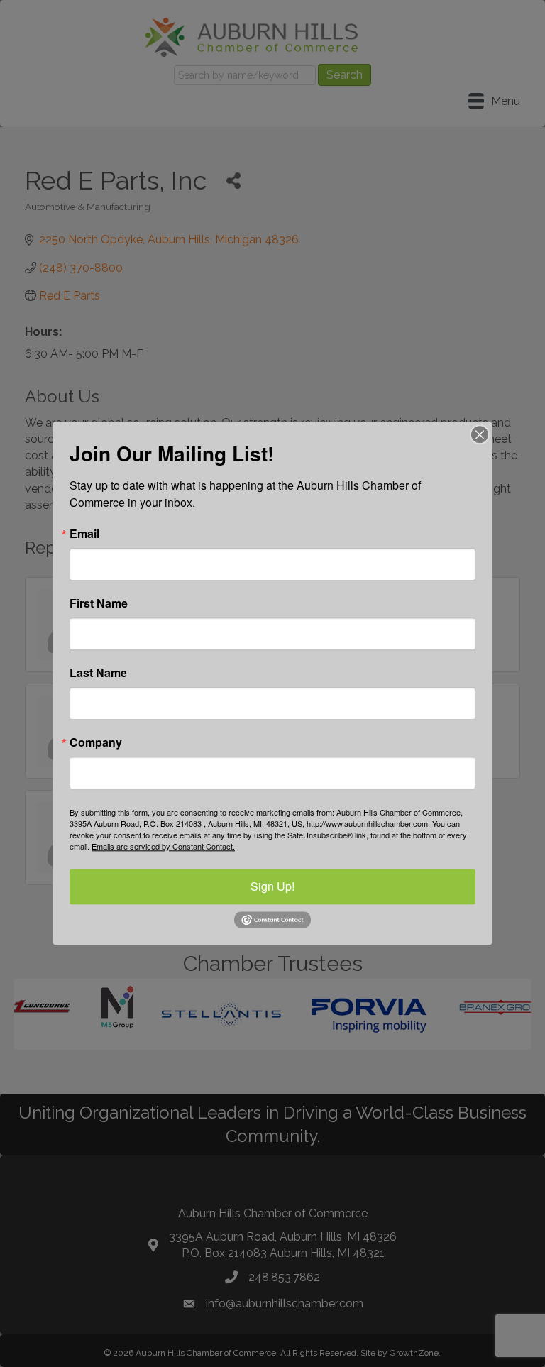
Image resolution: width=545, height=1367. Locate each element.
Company (96, 742)
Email (84, 533)
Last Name (98, 673)
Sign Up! (272, 886)
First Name (99, 603)
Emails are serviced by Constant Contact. (163, 846)
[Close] (479, 434)
